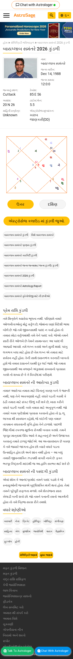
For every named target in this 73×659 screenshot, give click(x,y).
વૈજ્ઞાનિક (59, 531)
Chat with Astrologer (34, 5)
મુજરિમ (26, 531)
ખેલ (17, 531)
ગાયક (49, 531)
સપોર (6, 641)
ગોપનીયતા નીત (13, 630)
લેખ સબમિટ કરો (13, 607)
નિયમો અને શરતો (14, 635)
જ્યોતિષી (38, 531)
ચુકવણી (8, 624)
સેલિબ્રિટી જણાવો (29, 555)
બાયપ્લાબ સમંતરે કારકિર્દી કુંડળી (20, 255)
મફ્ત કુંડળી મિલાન (14, 568)
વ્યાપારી (8, 521)
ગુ (65, 15)
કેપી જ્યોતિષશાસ (14, 585)
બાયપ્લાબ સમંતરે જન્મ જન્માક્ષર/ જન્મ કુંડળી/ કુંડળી (31, 265)
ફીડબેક (7, 601)
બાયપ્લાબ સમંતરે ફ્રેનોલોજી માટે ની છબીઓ (27, 296)
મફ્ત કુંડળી (10, 573)
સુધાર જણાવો (46, 555)
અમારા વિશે (10, 618)
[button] (5, 30)
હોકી (17, 541)
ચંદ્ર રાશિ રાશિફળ (14, 579)
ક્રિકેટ (26, 521)
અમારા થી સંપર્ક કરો (15, 613)
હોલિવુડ (36, 521)
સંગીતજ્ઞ (59, 521)
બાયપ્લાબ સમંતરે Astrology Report (22, 286)
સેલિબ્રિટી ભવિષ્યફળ (22, 42)
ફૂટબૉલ (8, 541)
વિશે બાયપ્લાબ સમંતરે (42, 234)
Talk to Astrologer (19, 651)
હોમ (5, 42)
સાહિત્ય (8, 531)
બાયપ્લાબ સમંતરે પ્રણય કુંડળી (20, 245)
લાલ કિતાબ (10, 590)
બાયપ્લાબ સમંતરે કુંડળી (16, 234)
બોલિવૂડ (48, 521)
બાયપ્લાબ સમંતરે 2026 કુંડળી (19, 275)
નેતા (17, 521)
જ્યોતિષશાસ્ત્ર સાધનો (17, 596)
